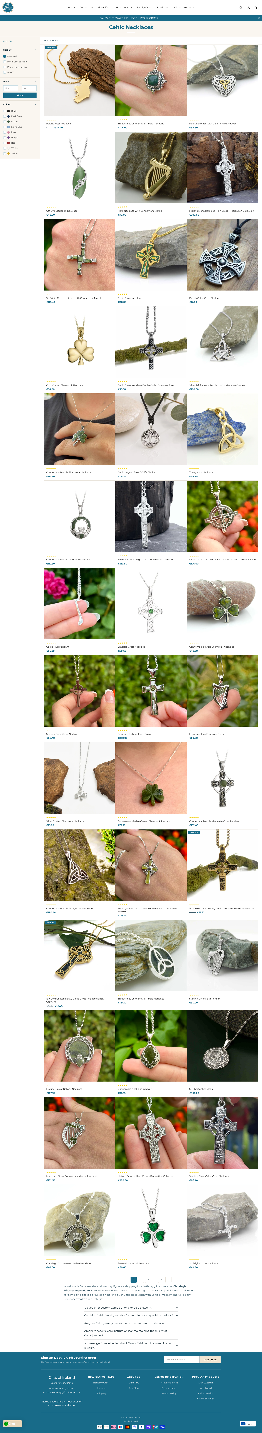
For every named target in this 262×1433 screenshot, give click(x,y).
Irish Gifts (103, 7)
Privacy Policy (168, 1388)
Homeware (122, 7)
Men (70, 7)
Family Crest (144, 7)
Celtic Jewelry (205, 1393)
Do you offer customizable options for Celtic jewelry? (118, 1307)
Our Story (134, 1382)
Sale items (163, 7)
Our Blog (134, 1388)
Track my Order (101, 1382)
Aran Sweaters (205, 1382)
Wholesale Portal (184, 7)
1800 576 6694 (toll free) (62, 1388)
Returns (101, 1388)
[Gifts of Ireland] (8, 7)
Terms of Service (169, 1382)
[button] (255, 7)
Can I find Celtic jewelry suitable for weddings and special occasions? (128, 1315)
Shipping (101, 1393)
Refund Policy (169, 1393)
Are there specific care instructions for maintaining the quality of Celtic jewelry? (125, 1333)
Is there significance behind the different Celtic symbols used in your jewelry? (128, 1345)
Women (85, 7)
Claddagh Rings (205, 1398)
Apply (20, 95)
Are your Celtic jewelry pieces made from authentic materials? (124, 1323)
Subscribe (210, 1359)
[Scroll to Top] (256, 1416)
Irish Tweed (206, 1388)
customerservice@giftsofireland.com (61, 1392)
